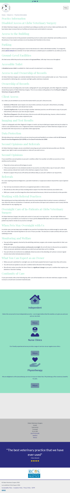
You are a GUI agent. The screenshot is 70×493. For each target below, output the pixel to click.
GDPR (33, 487)
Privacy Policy (27, 487)
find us (35, 437)
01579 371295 (35, 433)
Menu (66, 8)
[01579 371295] (32, 1)
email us (35, 435)
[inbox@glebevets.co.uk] (35, 1)
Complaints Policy (18, 487)
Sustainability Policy (7, 487)
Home (3, 15)
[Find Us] (37, 1)
